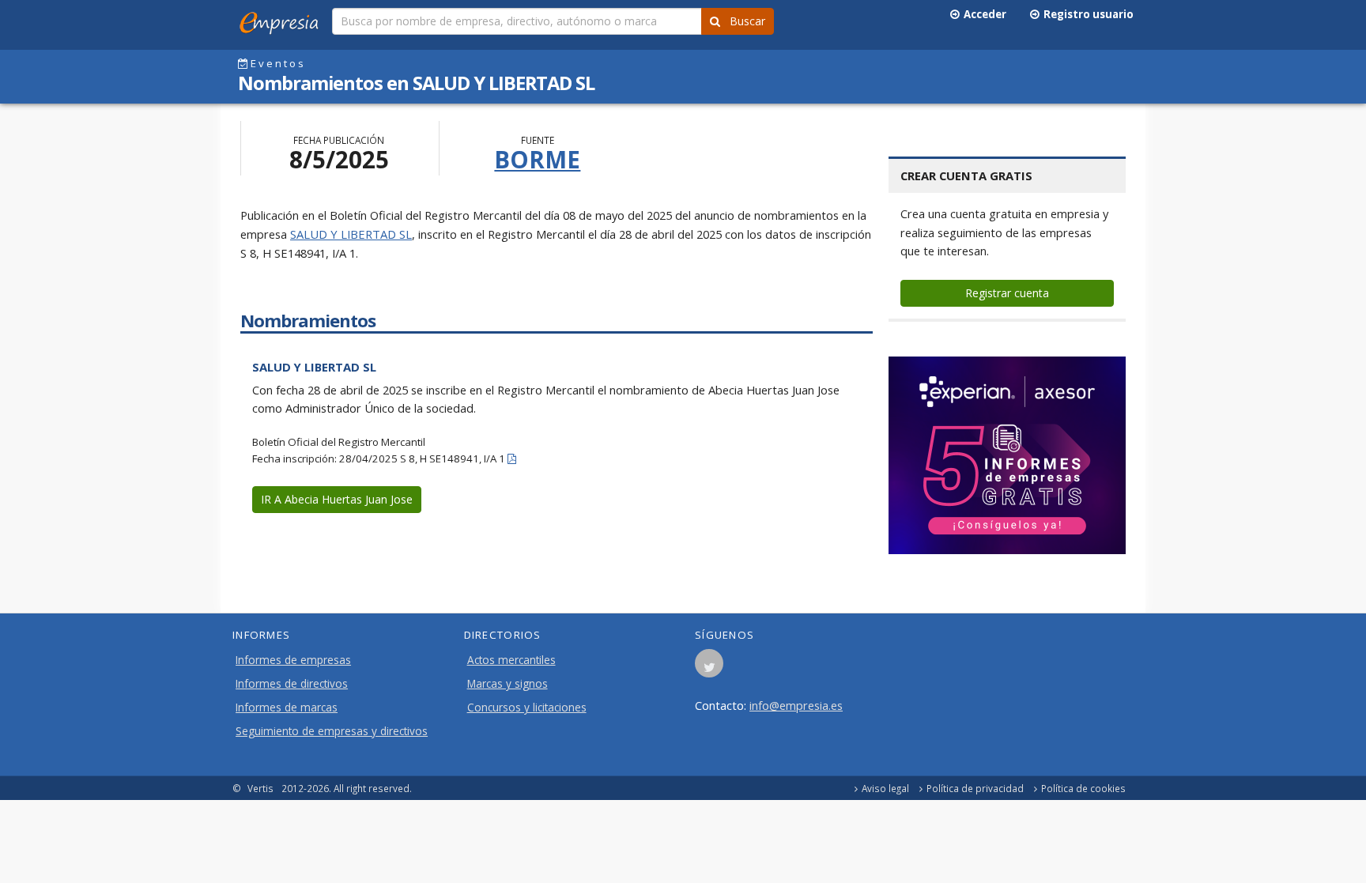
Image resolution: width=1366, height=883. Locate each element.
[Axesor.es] (1007, 455)
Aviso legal (885, 788)
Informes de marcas (287, 707)
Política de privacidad (975, 788)
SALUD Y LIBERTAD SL (351, 234)
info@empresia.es (796, 705)
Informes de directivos (292, 684)
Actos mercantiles (511, 660)
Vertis (260, 788)
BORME (537, 159)
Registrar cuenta (1007, 292)
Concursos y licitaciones (527, 707)
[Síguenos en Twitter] (709, 668)
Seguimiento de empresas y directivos (332, 731)
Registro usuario (1086, 14)
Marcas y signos (507, 684)
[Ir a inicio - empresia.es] (282, 20)
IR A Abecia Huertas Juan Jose (337, 499)
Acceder (982, 14)
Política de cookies (1083, 788)
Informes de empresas (293, 660)
